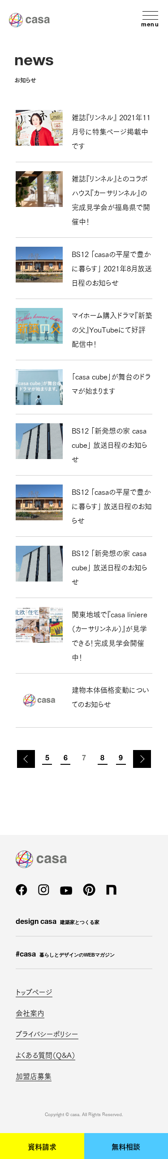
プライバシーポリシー (47, 1033)
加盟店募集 (34, 1075)
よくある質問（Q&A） (45, 1054)
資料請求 (42, 1146)
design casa (57, 922)
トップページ (34, 991)
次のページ (142, 759)
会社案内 (30, 1012)
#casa (65, 955)
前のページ (26, 759)
